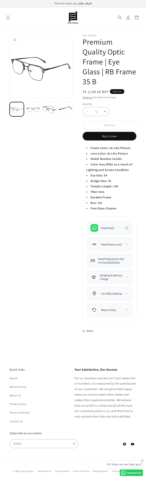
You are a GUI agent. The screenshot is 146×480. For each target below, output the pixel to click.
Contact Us (16, 421)
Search (14, 378)
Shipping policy (101, 471)
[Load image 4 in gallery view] (66, 109)
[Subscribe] (73, 443)
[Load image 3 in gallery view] (49, 109)
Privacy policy (62, 471)
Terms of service (81, 471)
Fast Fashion (27, 471)
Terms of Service (19, 412)
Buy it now (109, 136)
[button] (8, 17)
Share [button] (89, 331)
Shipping (87, 97)
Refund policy (45, 471)
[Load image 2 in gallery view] (33, 109)
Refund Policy (18, 387)
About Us (15, 395)
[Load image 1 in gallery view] (17, 109)
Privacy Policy (18, 404)
